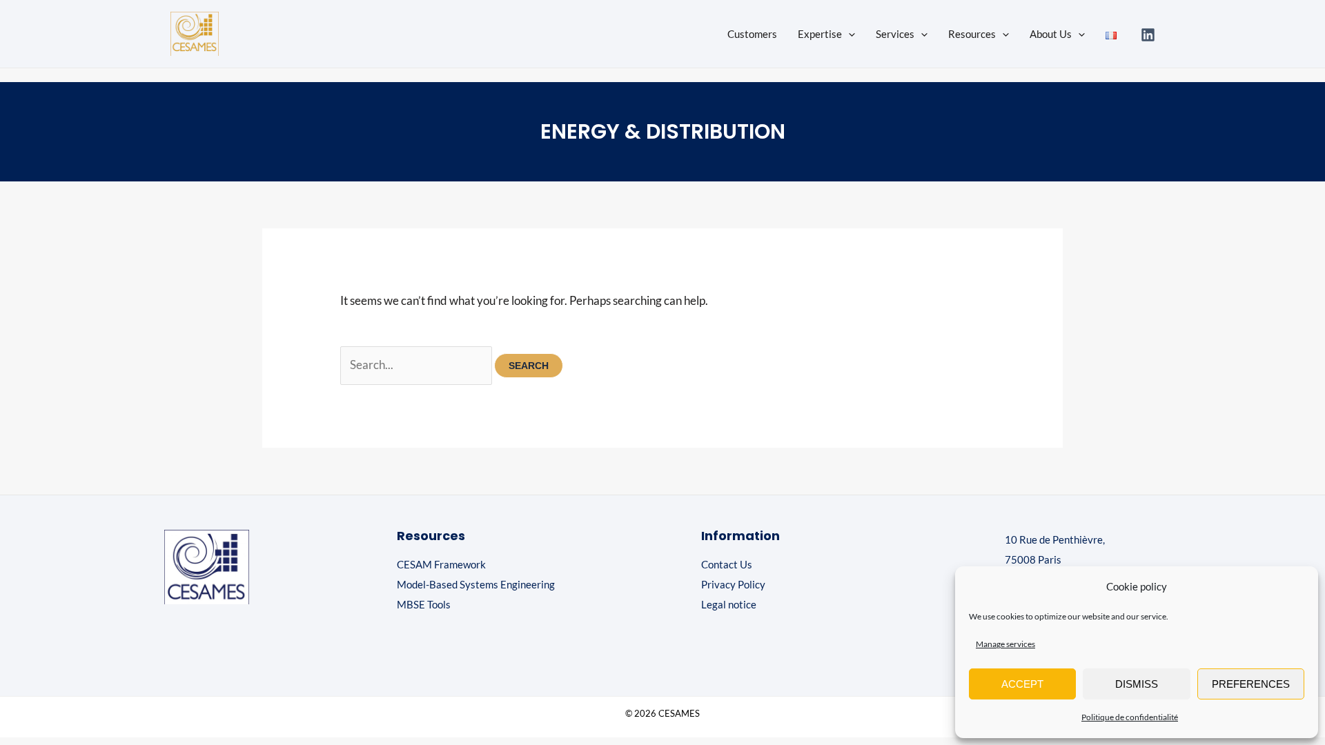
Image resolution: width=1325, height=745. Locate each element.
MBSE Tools (424, 604)
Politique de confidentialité (1129, 717)
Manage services (1005, 644)
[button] (848, 33)
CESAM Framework (441, 564)
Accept (1022, 684)
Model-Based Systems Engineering (476, 584)
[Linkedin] (1148, 35)
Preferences (1251, 684)
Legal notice (728, 604)
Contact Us (726, 564)
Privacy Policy (733, 584)
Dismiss (1136, 684)
